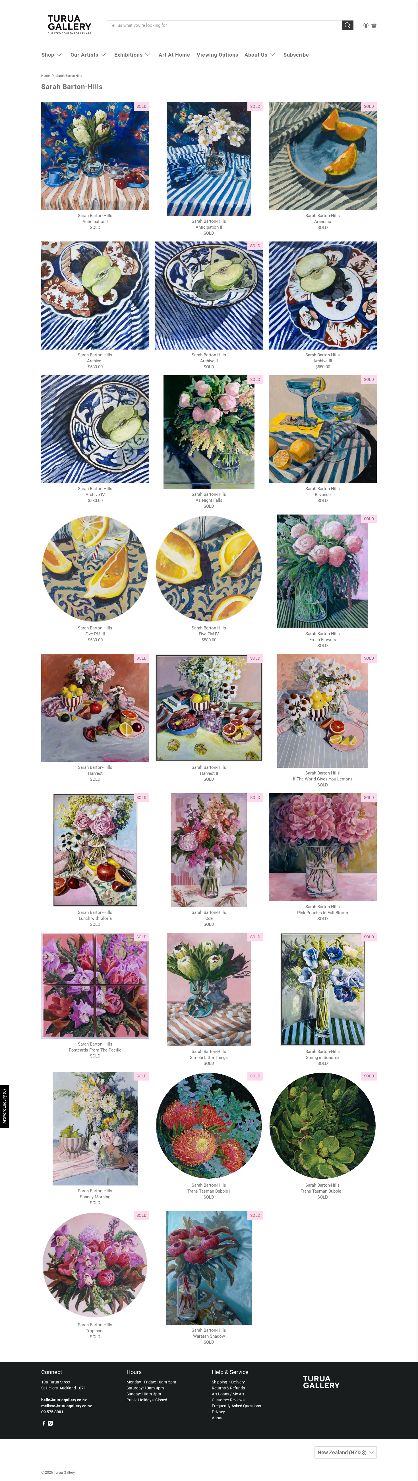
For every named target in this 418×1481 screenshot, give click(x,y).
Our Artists (84, 55)
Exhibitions (128, 55)
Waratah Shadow (209, 1336)
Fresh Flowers (322, 639)
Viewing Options (217, 55)
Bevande (323, 494)
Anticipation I (95, 221)
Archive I (95, 360)
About (217, 1418)
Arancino (322, 221)
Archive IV (95, 494)
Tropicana (95, 1330)
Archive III (322, 360)
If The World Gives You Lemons (323, 779)
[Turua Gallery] (70, 26)
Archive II (209, 360)
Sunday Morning (95, 1196)
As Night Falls (209, 500)
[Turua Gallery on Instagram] (50, 1424)
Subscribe (296, 55)
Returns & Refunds (228, 1388)
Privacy (218, 1412)
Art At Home (174, 55)
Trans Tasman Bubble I (208, 1191)
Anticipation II (209, 227)
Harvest (95, 773)
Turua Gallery (64, 1472)
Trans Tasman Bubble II (323, 1191)
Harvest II (209, 773)
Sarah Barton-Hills (69, 75)
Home (45, 75)
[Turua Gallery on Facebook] (43, 1424)
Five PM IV (209, 634)
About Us (256, 55)
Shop (48, 55)
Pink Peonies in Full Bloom (322, 912)
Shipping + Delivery (228, 1382)
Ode (209, 918)
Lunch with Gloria (95, 918)
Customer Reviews (228, 1400)
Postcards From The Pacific (95, 1050)
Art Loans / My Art (228, 1394)
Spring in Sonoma (323, 1057)
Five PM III (95, 634)
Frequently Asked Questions (236, 1406)
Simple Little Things (209, 1057)
